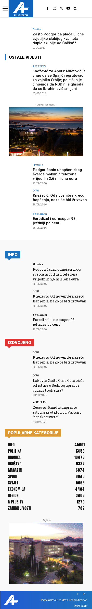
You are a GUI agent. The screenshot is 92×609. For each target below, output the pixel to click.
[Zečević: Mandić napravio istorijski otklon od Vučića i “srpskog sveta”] (17, 410)
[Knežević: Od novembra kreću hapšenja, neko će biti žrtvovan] (17, 198)
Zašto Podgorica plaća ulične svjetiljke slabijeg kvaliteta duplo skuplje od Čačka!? (58, 38)
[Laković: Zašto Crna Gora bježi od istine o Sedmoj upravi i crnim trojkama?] (17, 383)
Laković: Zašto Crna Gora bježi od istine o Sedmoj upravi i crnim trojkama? (58, 385)
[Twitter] (61, 8)
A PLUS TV (39, 66)
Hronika (38, 164)
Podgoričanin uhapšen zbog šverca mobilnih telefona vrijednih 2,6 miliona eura (57, 174)
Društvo (37, 29)
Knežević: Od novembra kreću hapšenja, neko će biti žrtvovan (60, 197)
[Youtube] (68, 8)
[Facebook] (47, 8)
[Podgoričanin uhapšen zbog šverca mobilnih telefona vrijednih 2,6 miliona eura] (17, 172)
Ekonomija (40, 213)
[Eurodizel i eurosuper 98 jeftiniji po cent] (17, 221)
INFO (36, 190)
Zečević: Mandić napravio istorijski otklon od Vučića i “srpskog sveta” (57, 412)
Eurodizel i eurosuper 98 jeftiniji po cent (54, 220)
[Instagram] (54, 8)
